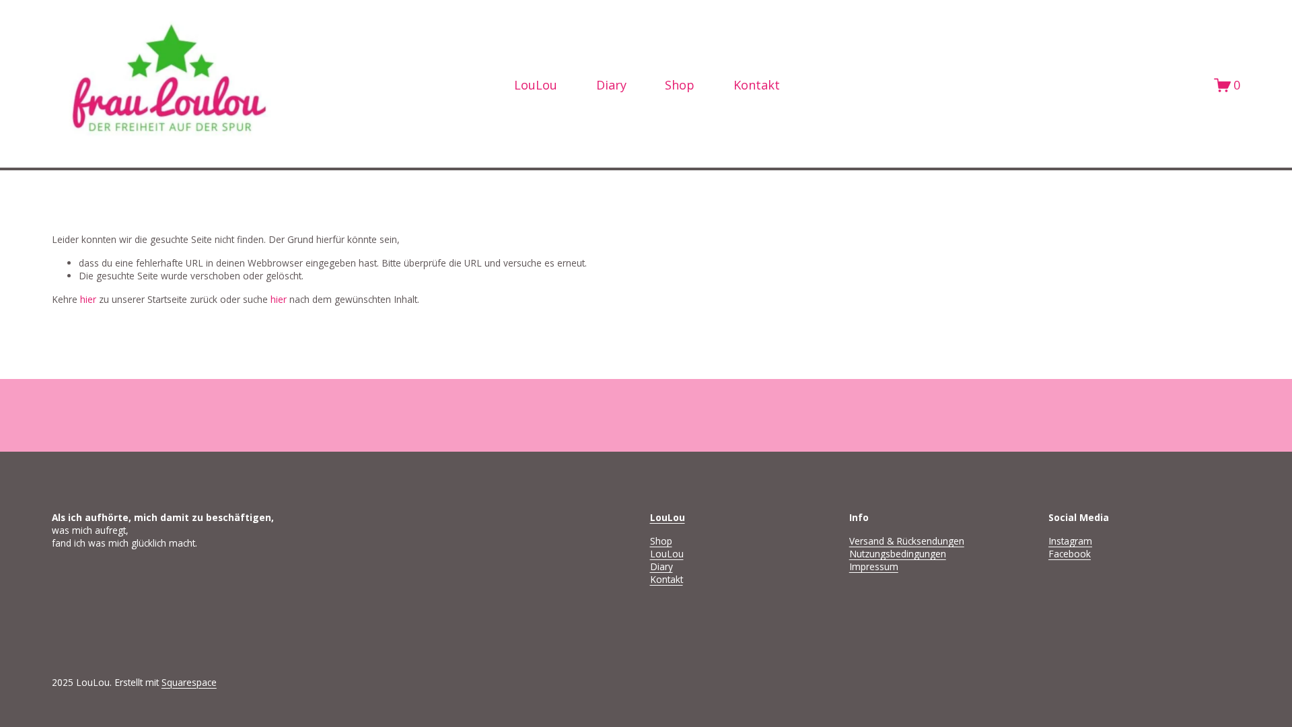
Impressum (873, 566)
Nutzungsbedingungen (897, 553)
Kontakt (756, 85)
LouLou (667, 553)
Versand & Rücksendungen (906, 540)
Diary (611, 85)
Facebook (1069, 553)
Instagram (1070, 540)
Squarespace (189, 682)
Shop (679, 85)
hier (88, 299)
